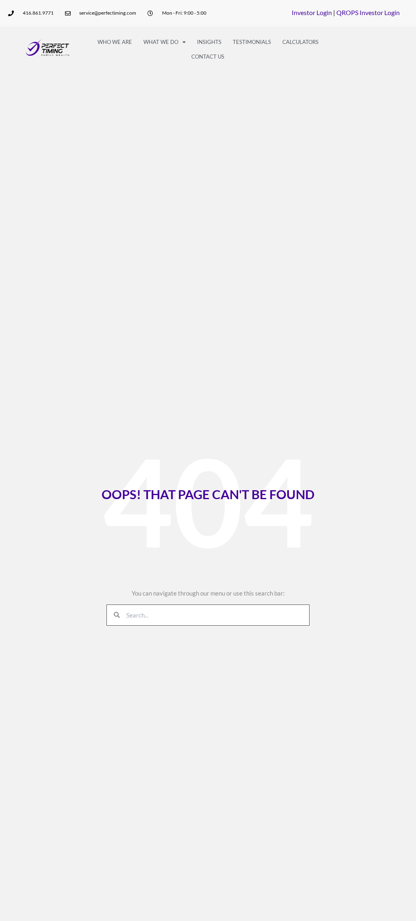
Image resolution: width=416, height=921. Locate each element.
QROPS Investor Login (368, 12)
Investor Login (312, 12)
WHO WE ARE (115, 42)
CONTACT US (207, 56)
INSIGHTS (209, 42)
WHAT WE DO (160, 42)
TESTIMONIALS (252, 42)
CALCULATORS (300, 42)
